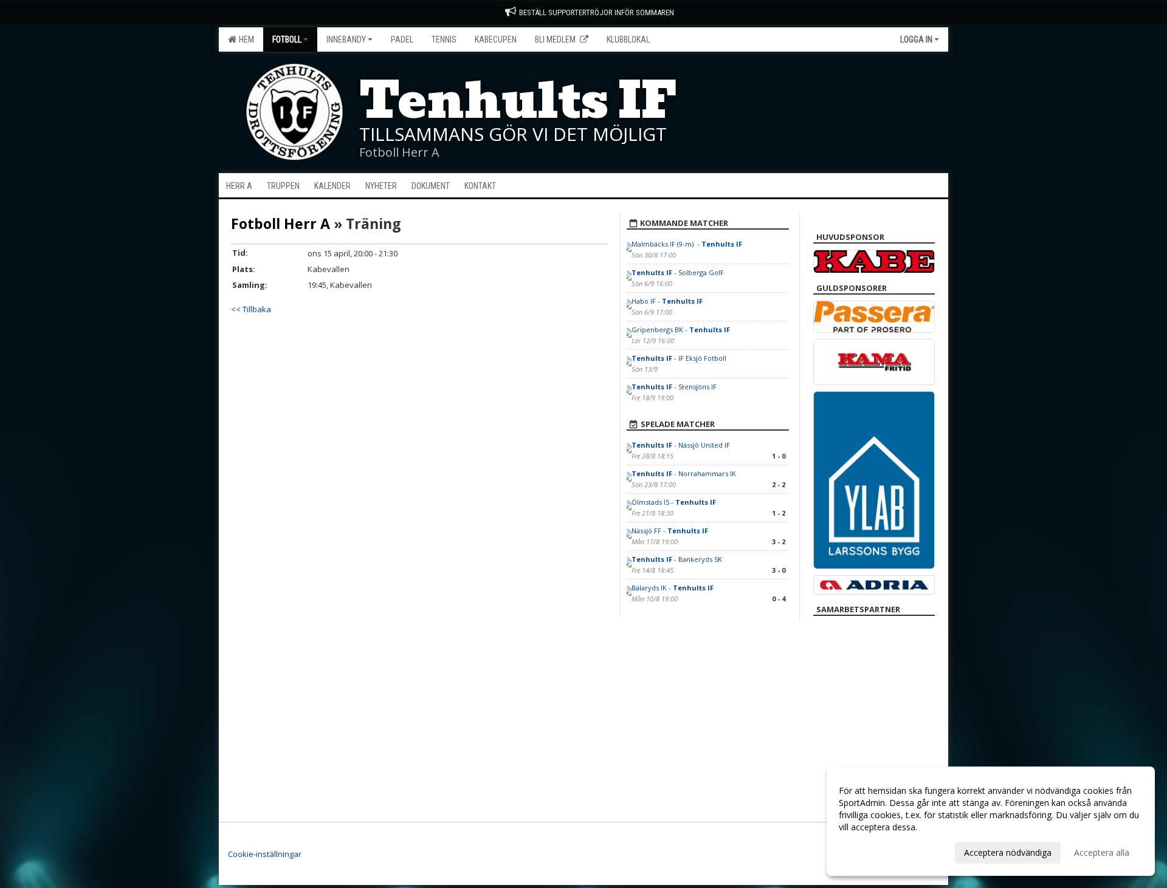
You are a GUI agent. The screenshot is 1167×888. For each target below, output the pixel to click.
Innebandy (346, 39)
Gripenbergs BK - (681, 329)
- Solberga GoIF (678, 272)
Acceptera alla (1101, 852)
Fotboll (286, 39)
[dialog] (991, 821)
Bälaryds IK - (673, 587)
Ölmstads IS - (674, 502)
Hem (244, 39)
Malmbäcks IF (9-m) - (687, 243)
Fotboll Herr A (280, 223)
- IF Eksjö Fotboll (679, 358)
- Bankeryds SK (677, 559)
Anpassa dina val (871, 850)
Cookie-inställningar (264, 854)
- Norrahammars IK (685, 473)
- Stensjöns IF (674, 386)
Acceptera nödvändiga (1008, 852)
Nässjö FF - (670, 530)
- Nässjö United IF (681, 444)
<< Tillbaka (251, 309)
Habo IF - (667, 301)
